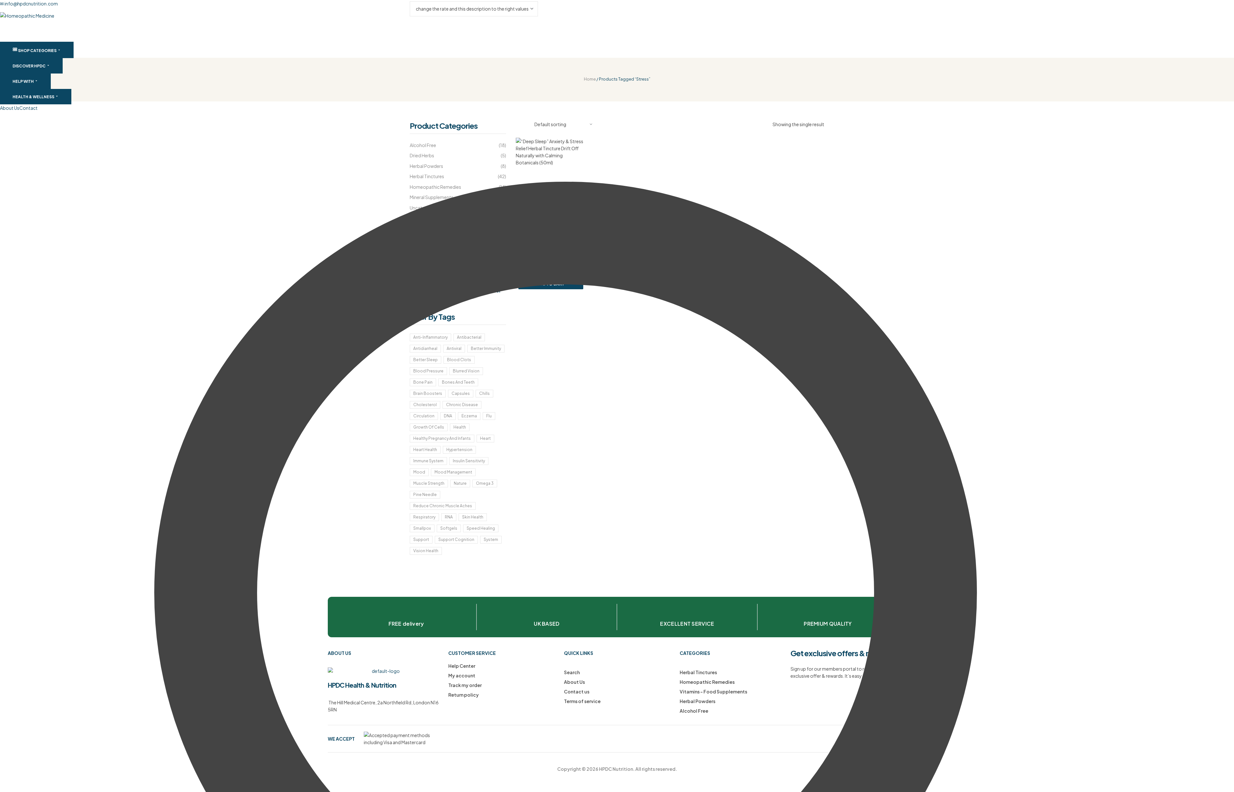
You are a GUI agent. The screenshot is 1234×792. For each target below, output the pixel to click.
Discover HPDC (29, 66)
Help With (23, 81)
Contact (28, 108)
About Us (9, 108)
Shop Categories (37, 50)
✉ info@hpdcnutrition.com (29, 3)
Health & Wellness (34, 96)
